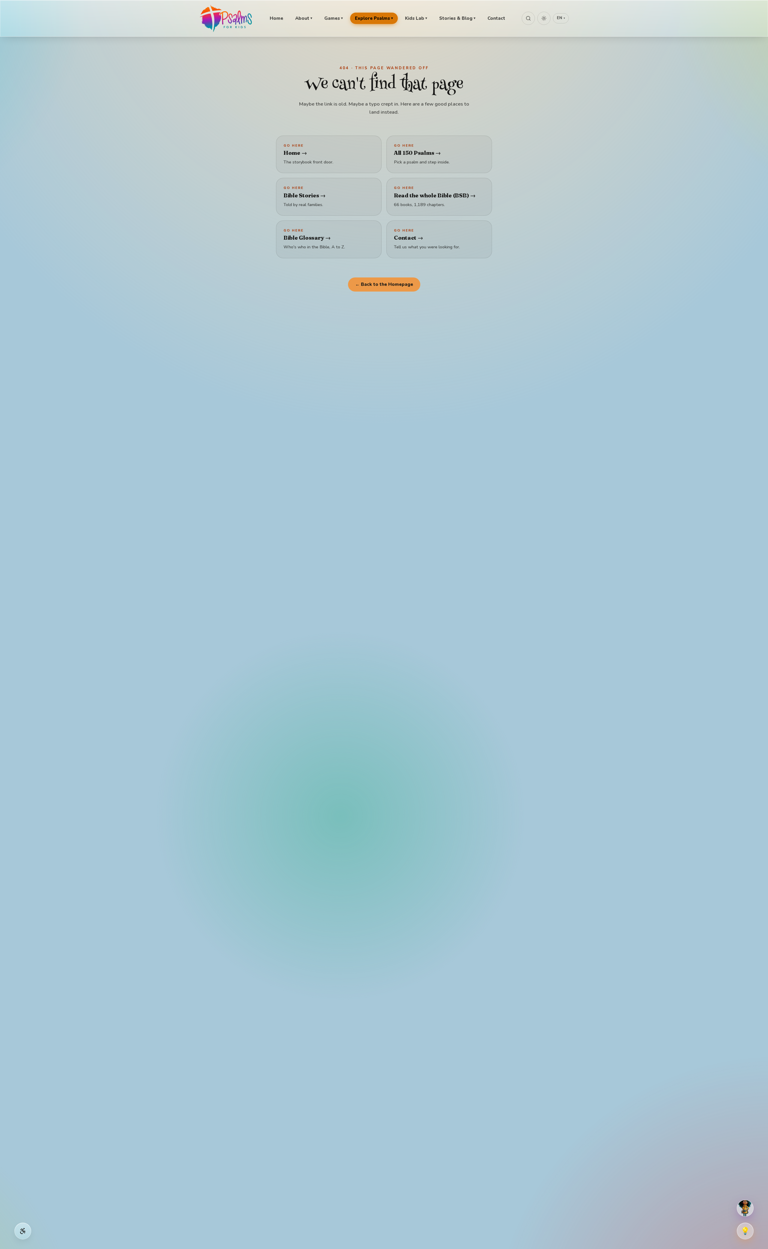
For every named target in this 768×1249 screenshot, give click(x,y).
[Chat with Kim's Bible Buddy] (745, 1208)
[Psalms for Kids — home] (226, 18)
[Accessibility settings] (22, 1231)
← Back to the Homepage (384, 284)
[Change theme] (543, 18)
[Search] (528, 18)
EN (561, 18)
